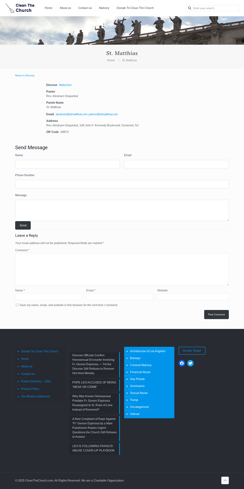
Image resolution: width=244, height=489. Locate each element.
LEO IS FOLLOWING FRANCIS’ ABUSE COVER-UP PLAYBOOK (93, 448)
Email (127, 155)
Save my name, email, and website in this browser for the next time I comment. (68, 305)
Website (162, 290)
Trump (134, 399)
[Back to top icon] (225, 480)
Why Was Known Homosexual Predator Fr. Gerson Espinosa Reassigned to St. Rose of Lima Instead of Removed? (92, 403)
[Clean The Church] (20, 8)
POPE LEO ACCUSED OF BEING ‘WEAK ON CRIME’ (94, 384)
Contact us (28, 373)
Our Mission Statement (35, 396)
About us (26, 366)
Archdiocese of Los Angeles (147, 351)
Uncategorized (139, 406)
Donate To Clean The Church (39, 351)
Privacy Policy (30, 388)
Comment (22, 250)
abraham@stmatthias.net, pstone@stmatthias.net (87, 114)
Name (19, 155)
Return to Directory (25, 75)
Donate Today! (192, 350)
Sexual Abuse (139, 392)
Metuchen (66, 84)
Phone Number (24, 175)
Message (21, 195)
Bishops (135, 358)
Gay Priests (137, 379)
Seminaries (137, 386)
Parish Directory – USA (36, 381)
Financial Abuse (140, 372)
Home (111, 60)
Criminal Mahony (141, 365)
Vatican (135, 413)
